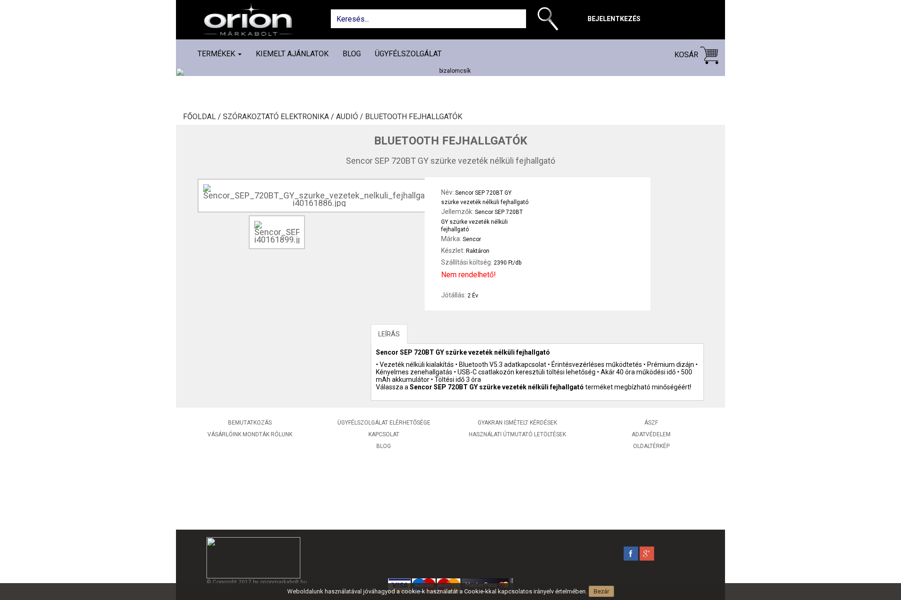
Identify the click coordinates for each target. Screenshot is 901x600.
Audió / (350, 117)
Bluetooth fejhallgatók (413, 117)
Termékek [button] (217, 53)
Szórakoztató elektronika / (279, 117)
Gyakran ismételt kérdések (517, 422)
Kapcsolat (383, 434)
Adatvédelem (651, 434)
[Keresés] (550, 20)
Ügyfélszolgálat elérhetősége (383, 422)
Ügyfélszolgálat (408, 53)
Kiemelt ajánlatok (292, 53)
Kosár (687, 54)
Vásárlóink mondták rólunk (249, 434)
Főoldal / (203, 117)
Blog (352, 53)
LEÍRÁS (389, 334)
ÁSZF (651, 422)
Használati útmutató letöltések (517, 434)
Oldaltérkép (651, 446)
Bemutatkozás (250, 422)
